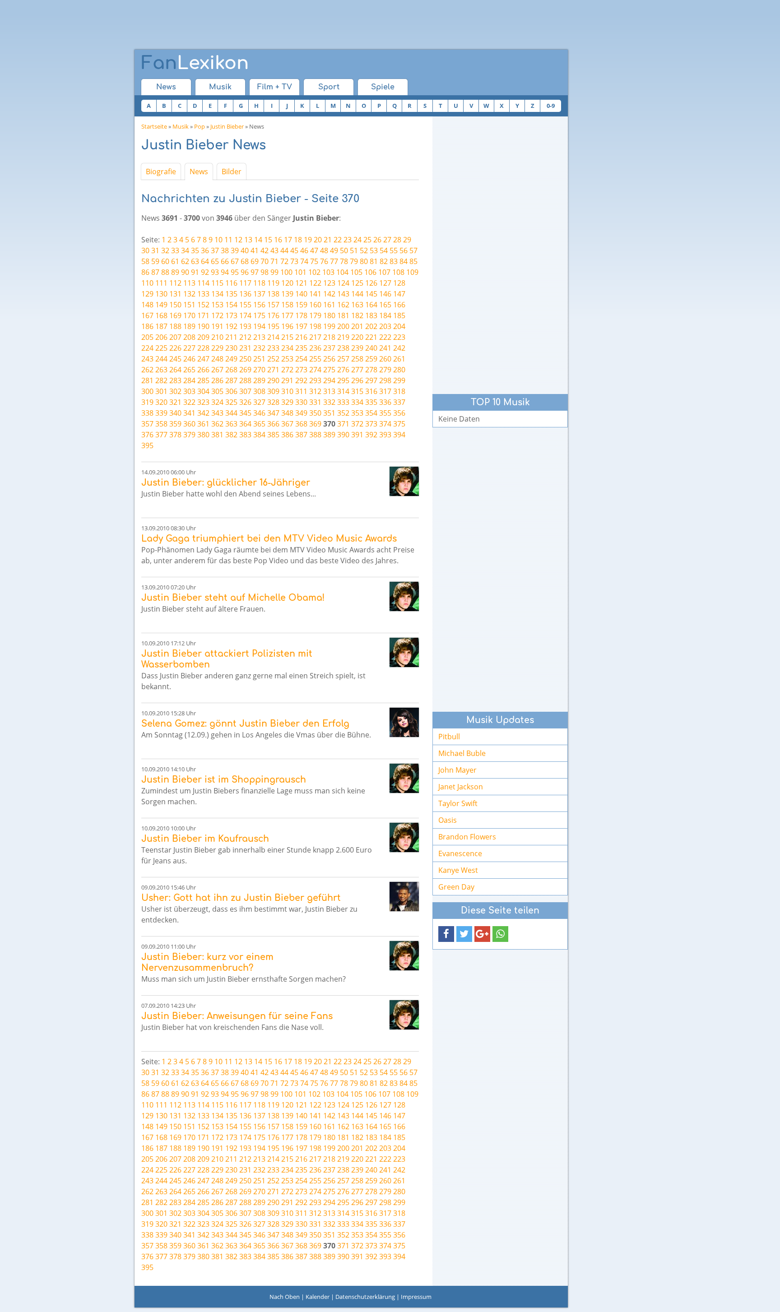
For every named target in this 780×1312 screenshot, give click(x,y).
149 (161, 305)
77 (334, 261)
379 (189, 435)
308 (259, 391)
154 (231, 305)
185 (399, 315)
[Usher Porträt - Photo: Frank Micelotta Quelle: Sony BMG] (404, 896)
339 (161, 413)
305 (217, 391)
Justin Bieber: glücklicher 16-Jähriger (225, 482)
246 (189, 359)
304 (203, 391)
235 (301, 348)
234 (287, 348)
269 (245, 370)
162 (343, 305)
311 (301, 391)
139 (287, 294)
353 (357, 413)
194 (259, 326)
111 (161, 283)
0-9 (551, 106)
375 (399, 424)
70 (264, 261)
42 (264, 250)
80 (364, 261)
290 (273, 380)
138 (273, 294)
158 (287, 305)
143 (343, 294)
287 (231, 380)
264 (175, 370)
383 (245, 435)
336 (385, 402)
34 (185, 250)
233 (273, 348)
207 (175, 337)
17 (288, 240)
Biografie (161, 171)
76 (324, 261)
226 (175, 348)
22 (338, 240)
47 (314, 250)
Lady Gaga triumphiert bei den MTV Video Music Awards (269, 538)
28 (397, 240)
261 (399, 359)
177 (287, 315)
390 (343, 435)
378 (175, 435)
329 (287, 402)
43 (274, 250)
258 (357, 359)
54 (384, 250)
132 (189, 294)
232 (259, 348)
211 (231, 337)
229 (217, 348)
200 (343, 326)
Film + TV (274, 87)
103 (328, 272)
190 (203, 326)
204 (399, 326)
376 (147, 435)
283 (175, 380)
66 (225, 261)
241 (385, 348)
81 (374, 261)
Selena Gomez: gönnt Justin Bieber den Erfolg (245, 723)
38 (225, 250)
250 (245, 359)
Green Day (456, 887)
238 (343, 348)
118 (259, 283)
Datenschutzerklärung (365, 1297)
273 (301, 370)
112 (175, 283)
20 (318, 240)
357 (147, 424)
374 (385, 424)
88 (165, 272)
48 (324, 250)
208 (189, 337)
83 (394, 261)
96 (245, 272)
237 (329, 348)
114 (203, 283)
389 (329, 435)
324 (217, 402)
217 (315, 337)
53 (374, 250)
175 (259, 315)
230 (231, 348)
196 (287, 326)
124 (343, 283)
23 (348, 240)
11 (228, 240)
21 (328, 240)
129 (147, 294)
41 (255, 250)
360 (189, 424)
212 (245, 337)
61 (175, 261)
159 (301, 305)
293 (315, 380)
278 (371, 370)
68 (245, 261)
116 (231, 283)
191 (217, 326)
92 (205, 272)
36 (205, 250)
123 (329, 283)
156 (259, 305)
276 (343, 370)
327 (259, 402)
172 (217, 315)
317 (385, 391)
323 (203, 402)
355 (385, 413)
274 (315, 370)
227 (189, 348)
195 (273, 326)
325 (231, 402)
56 (403, 250)
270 (259, 370)
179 (315, 315)
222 (385, 337)
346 (259, 413)
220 (357, 337)
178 (301, 315)
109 (412, 272)
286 (217, 380)
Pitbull (449, 737)
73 (294, 261)
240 (371, 348)
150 (175, 305)
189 (189, 326)
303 (189, 391)
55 (394, 250)
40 (245, 250)
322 (189, 402)
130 (161, 294)
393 (385, 435)
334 (357, 402)
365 (259, 424)
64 (205, 261)
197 (301, 326)
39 (235, 250)
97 (255, 272)
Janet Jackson (460, 787)
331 (315, 402)
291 (287, 380)
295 (343, 380)
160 (315, 305)
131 (175, 294)
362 (217, 424)
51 (354, 250)
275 (329, 370)
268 (231, 370)
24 (357, 240)
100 (286, 272)
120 (287, 283)
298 (385, 380)
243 (147, 359)
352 (343, 413)
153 (217, 305)
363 (231, 424)
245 (175, 359)
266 (203, 370)
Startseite (154, 126)
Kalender (318, 1297)
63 (195, 261)
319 (147, 402)
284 (189, 380)
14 (258, 240)
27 (387, 240)
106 (370, 272)
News (166, 87)
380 (203, 435)
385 (273, 435)
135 (231, 294)
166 (399, 305)
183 (371, 315)
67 (235, 261)
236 (315, 348)
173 (231, 315)
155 (245, 305)
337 (399, 402)
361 (203, 424)
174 (245, 315)
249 (231, 359)
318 (399, 391)
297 (371, 380)
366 (273, 424)
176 (273, 315)
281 (147, 380)
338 (147, 413)
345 (245, 413)
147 (399, 294)
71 (274, 261)
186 (147, 326)
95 (235, 272)
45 (294, 250)
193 (245, 326)
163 (357, 305)
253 (287, 359)
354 (371, 413)
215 (287, 337)
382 (231, 435)
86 (145, 272)
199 (329, 326)
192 (231, 326)
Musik (220, 87)
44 (284, 250)
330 (301, 402)
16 (278, 240)
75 (314, 261)
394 (399, 435)
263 (161, 370)
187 (161, 326)
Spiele (383, 87)
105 (356, 272)
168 (161, 315)
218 (329, 337)
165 (385, 305)
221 (371, 337)
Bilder (231, 171)
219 (343, 337)
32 (165, 250)
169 (175, 315)
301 (161, 391)
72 (284, 261)
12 (238, 240)
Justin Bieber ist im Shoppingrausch (223, 779)
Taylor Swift (458, 803)
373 (371, 424)
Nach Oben (284, 1297)
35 (195, 250)
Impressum (416, 1297)
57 (413, 250)
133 (203, 294)
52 (364, 250)
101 (300, 272)
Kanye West (458, 870)
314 (343, 391)
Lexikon (195, 63)
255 (315, 359)
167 (147, 315)
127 (385, 283)
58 (145, 261)
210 (217, 337)
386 (287, 435)
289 (259, 380)
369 (315, 424)
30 (145, 250)
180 (329, 315)
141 (315, 294)
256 (329, 359)
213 (259, 337)
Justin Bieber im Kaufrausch (205, 839)
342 (203, 413)
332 (329, 402)
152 (203, 305)
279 (385, 370)
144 (357, 294)
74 (304, 261)
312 (315, 391)
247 (203, 359)
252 (273, 359)
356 (399, 413)
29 (407, 240)
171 (203, 315)
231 (245, 348)
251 (259, 359)
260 (385, 359)
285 (203, 380)
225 (161, 348)
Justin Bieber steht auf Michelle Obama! (233, 598)
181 (343, 315)
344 (231, 413)
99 (274, 272)
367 (287, 424)
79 (354, 261)
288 (245, 380)
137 (259, 294)
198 (315, 326)
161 (329, 305)
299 (399, 380)
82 (384, 261)
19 (308, 240)
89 (175, 272)
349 (301, 413)
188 (175, 326)
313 (329, 391)
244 (161, 359)
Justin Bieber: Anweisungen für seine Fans (237, 1016)
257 (343, 359)
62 (185, 261)
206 (161, 337)
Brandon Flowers (467, 837)
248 (217, 359)
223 (399, 337)
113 (189, 283)
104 (342, 272)
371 (343, 424)
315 (357, 391)
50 (344, 250)
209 (203, 337)
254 (301, 359)
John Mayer (457, 770)
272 (287, 370)
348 (287, 413)
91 (195, 272)
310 (287, 391)
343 (217, 413)
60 (165, 261)
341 (189, 413)
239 (357, 348)
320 (161, 402)
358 (161, 424)
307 (245, 391)
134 (217, 294)
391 (357, 435)
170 (189, 315)
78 (344, 261)
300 (147, 391)
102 (314, 272)
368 (301, 424)
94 (225, 272)
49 (334, 250)
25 (367, 240)
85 (413, 261)
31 (155, 250)
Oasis (447, 820)
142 (329, 294)
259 (371, 359)
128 (399, 283)
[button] (446, 934)
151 (189, 305)
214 (273, 337)
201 (357, 326)
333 (343, 402)
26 (377, 240)
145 (371, 294)
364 (245, 424)
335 (371, 402)
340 (175, 413)
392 (371, 435)
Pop (199, 126)
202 (371, 326)
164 (371, 305)
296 (357, 380)
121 (301, 283)
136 (245, 294)
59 (155, 261)
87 (155, 272)
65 (215, 261)
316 (371, 391)
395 (147, 445)
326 (245, 402)
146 (385, 294)
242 (399, 348)
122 (315, 283)
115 (217, 283)
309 (273, 391)
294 (329, 380)
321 (175, 402)
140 (301, 294)
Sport (328, 87)
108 (398, 272)
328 (273, 402)
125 (357, 283)
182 (357, 315)
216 (301, 337)
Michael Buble (462, 753)
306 (231, 391)
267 (217, 370)
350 (315, 413)
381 (217, 435)
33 (175, 250)
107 (384, 272)
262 (147, 370)
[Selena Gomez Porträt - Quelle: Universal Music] (404, 722)
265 (189, 370)
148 (147, 305)
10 (218, 240)
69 (255, 261)
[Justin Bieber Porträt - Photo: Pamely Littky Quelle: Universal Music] (404, 481)
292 (301, 380)
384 (259, 435)
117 (245, 283)
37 (215, 250)
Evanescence (460, 853)
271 (273, 370)
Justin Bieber (227, 126)
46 (304, 250)
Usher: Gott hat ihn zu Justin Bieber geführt (241, 898)
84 (403, 261)
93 (215, 272)
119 (273, 283)
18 (298, 240)
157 (273, 305)
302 (175, 391)
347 (273, 413)
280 (399, 370)
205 (147, 337)
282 (161, 380)
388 (315, 435)
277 (357, 370)
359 (175, 424)
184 (385, 315)
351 (329, 413)
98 (264, 272)
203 (385, 326)
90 (185, 272)
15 (268, 240)
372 (357, 424)
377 (161, 435)
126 (371, 283)
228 (203, 348)
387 (301, 435)
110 (147, 283)
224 (147, 348)
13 (248, 240)
